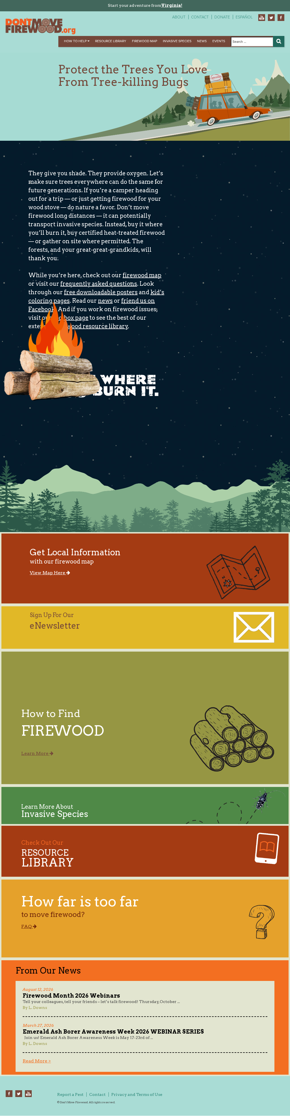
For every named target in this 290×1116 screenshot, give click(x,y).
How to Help (76, 41)
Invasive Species (177, 41)
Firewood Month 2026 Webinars (71, 995)
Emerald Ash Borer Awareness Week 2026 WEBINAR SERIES (113, 1031)
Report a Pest (70, 1094)
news (105, 300)
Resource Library (110, 41)
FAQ (27, 926)
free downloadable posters (101, 292)
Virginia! (171, 5)
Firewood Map (144, 41)
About (178, 17)
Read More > (37, 1061)
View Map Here (48, 572)
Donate (222, 17)
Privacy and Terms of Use (136, 1094)
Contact (200, 17)
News (202, 41)
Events (218, 41)
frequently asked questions (98, 283)
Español (244, 17)
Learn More (35, 753)
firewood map (142, 275)
